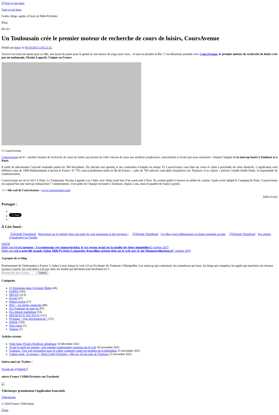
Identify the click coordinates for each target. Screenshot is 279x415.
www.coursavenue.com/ (55, 190)
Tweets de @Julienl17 (15, 369)
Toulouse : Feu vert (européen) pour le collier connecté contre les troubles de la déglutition (63, 350)
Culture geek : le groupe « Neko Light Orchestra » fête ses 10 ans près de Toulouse (59, 354)
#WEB (6, 244)
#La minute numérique (22, 312)
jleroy (17, 47)
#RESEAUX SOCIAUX (24, 315)
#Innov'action (17, 301)
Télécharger (9, 397)
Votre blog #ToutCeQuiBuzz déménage (33, 343)
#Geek (13, 298)
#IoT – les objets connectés (25, 305)
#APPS (13, 291)
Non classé (15, 325)
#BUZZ (14, 294)
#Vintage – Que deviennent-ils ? (28, 318)
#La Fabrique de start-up (24, 308)
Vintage (13, 329)
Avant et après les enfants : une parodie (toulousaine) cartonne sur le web (52, 347)
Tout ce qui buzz (11, 9)
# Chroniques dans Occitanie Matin (30, 288)
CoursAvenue (208, 54)
